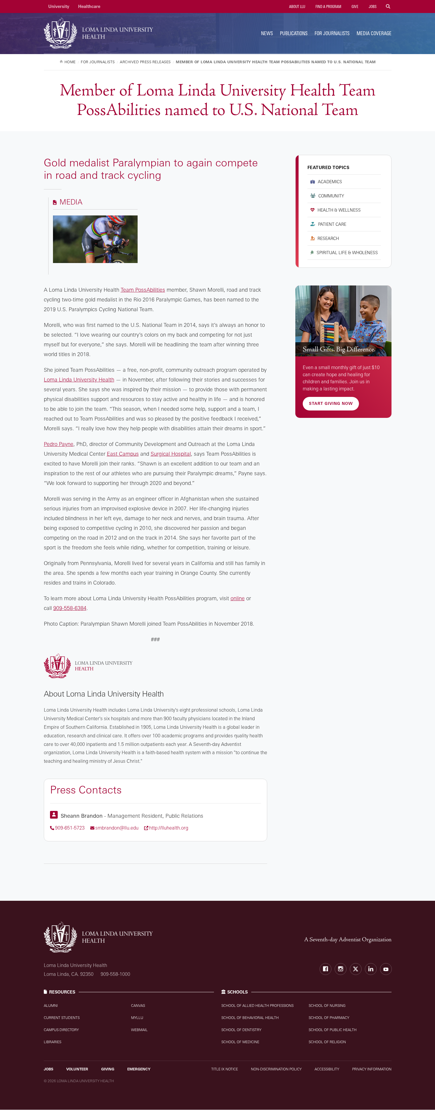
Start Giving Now (331, 403)
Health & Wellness (339, 209)
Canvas (138, 1005)
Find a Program (328, 6)
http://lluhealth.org (168, 828)
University (58, 6)
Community (331, 195)
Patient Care (332, 224)
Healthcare (89, 6)
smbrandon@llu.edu (116, 828)
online (238, 598)
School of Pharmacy (329, 1017)
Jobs (372, 6)
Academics (330, 181)
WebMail (139, 1030)
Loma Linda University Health (79, 379)
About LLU (296, 6)
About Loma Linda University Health (104, 693)
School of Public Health (333, 1030)
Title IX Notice (224, 1069)
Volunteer (77, 1069)
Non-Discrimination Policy (276, 1069)
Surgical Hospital (171, 453)
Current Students (62, 1017)
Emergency (138, 1069)
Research (328, 238)
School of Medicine (240, 1042)
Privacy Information (372, 1069)
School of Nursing (327, 1005)
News (267, 33)
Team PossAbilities (143, 289)
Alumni (51, 1005)
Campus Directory (61, 1030)
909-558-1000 (115, 974)
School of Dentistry (241, 1030)
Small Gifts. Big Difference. (339, 349)
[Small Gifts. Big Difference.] (343, 321)
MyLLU (137, 1017)
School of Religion (327, 1042)
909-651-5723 (70, 828)
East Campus (123, 453)
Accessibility (327, 1069)
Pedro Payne (58, 444)
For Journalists (332, 33)
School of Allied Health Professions (257, 1005)
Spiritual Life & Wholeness (347, 252)
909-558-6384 (69, 608)
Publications (293, 33)
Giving (107, 1069)
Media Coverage (374, 33)
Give (354, 6)
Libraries (52, 1042)
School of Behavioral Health (250, 1017)
